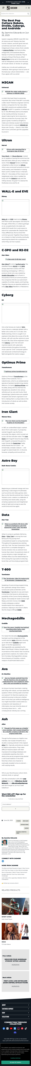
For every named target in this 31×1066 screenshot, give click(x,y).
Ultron (23, 165)
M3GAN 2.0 (24, 125)
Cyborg (7, 343)
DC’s (23, 327)
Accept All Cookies (15, 1062)
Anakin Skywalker (8, 275)
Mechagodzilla (22, 636)
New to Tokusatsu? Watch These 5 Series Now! (14, 872)
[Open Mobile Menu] (3, 7)
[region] (15, 1054)
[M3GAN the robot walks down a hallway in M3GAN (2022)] (15, 93)
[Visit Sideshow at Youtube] (11, 1028)
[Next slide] (28, 2)
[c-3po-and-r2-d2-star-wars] (15, 259)
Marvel (12, 163)
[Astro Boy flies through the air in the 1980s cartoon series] (15, 470)
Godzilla (16, 642)
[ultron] (15, 151)
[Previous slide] (3, 2)
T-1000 (19, 610)
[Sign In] (26, 7)
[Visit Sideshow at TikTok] (26, 1028)
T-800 (23, 601)
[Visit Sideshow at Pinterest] (22, 1028)
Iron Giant (25, 821)
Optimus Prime (20, 385)
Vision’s (14, 178)
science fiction (8, 50)
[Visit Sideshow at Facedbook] (4, 1028)
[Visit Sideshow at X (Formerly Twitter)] (7, 1028)
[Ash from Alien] (15, 733)
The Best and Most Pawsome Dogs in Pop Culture (15, 868)
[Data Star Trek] (15, 529)
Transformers (18, 376)
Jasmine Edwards (13, 32)
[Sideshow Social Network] (15, 1028)
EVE (11, 219)
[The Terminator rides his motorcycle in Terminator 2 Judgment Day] (15, 580)
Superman (17, 443)
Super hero (6, 59)
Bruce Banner (17, 156)
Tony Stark (5, 156)
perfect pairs (20, 264)
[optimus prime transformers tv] (15, 371)
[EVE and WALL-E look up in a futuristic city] (15, 201)
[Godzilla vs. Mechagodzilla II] (15, 631)
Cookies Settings (15, 1058)
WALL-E (4, 219)
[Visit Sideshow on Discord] (15, 1032)
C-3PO (22, 266)
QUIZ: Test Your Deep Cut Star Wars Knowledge (15, 870)
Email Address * (7, 804)
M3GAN (4, 109)
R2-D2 (15, 266)
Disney (24, 219)
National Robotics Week (21, 832)
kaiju (13, 640)
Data (3, 536)
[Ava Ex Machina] (15, 683)
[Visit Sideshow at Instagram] (18, 1028)
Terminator (6, 592)
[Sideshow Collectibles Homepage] (12, 8)
